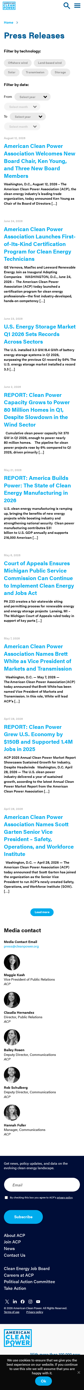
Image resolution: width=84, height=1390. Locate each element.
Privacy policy (34, 1312)
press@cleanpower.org (21, 946)
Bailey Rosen (14, 1049)
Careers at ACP (19, 1275)
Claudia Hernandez (19, 1012)
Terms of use (11, 1312)
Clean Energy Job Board (27, 1268)
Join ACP (12, 1242)
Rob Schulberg (16, 1087)
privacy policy (64, 1197)
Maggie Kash (14, 974)
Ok (43, 1381)
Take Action (15, 1288)
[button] (77, 5)
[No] (78, 1372)
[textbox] (32, 97)
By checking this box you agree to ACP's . (41, 1197)
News (9, 1248)
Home (8, 22)
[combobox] (32, 96)
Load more (42, 912)
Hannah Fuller (15, 1125)
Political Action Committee (29, 1281)
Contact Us (14, 1255)
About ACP (14, 1235)
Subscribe (23, 1216)
